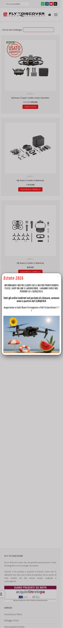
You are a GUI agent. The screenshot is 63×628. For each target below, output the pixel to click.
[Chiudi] (56, 276)
